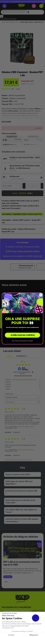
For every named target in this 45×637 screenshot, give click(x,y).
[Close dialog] (40, 295)
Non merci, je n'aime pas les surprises (22, 341)
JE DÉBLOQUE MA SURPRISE (22, 335)
